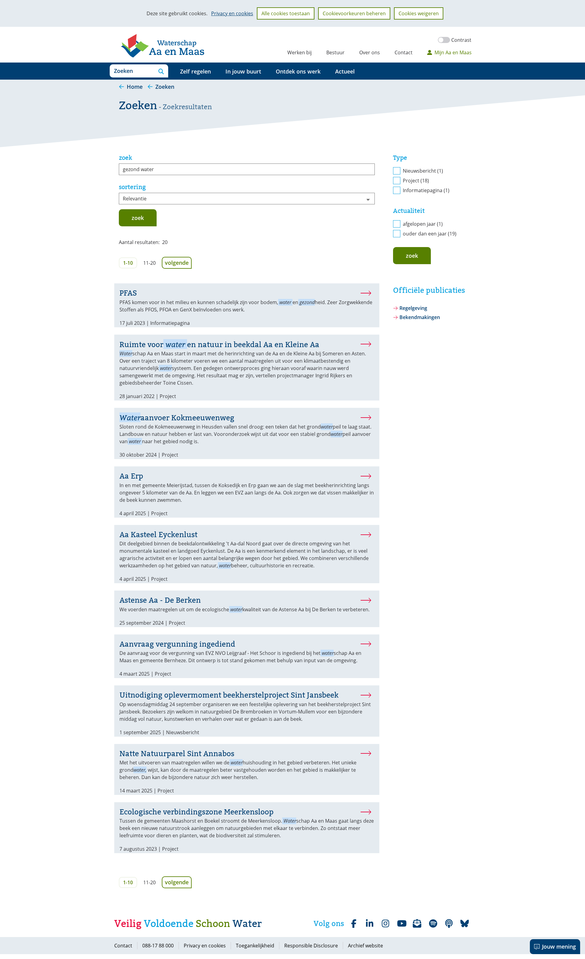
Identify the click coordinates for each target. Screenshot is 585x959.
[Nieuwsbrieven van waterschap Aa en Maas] (417, 924)
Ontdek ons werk (298, 71)
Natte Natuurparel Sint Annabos (176, 753)
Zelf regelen (195, 71)
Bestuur (335, 52)
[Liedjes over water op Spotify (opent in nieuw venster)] (433, 924)
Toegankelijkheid (255, 945)
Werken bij (299, 52)
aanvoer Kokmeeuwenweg (176, 417)
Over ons (369, 52)
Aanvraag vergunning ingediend (177, 644)
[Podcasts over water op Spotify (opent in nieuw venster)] (449, 924)
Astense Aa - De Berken (160, 600)
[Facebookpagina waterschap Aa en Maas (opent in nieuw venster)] (354, 924)
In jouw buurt (243, 71)
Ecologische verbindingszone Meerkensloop (196, 812)
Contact (404, 52)
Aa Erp (131, 476)
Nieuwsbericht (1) (423, 170)
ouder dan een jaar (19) (429, 233)
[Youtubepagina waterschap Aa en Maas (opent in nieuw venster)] (401, 924)
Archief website (365, 945)
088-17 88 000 (158, 945)
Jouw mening (559, 946)
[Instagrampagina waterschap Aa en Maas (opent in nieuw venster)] (385, 924)
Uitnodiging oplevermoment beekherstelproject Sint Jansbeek (229, 695)
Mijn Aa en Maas (453, 52)
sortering (132, 187)
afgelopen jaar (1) (423, 224)
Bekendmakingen (419, 317)
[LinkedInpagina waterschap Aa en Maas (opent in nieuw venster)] (369, 924)
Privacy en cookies (232, 13)
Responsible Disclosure (311, 945)
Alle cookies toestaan (285, 13)
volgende (178, 262)
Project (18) (416, 180)
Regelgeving (413, 308)
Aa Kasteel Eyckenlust (158, 534)
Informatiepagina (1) (426, 190)
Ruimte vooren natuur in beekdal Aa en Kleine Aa (219, 344)
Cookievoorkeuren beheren (354, 13)
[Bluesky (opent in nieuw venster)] (465, 924)
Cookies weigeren (419, 13)
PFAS (128, 293)
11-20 (149, 263)
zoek (125, 157)
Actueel (345, 71)
